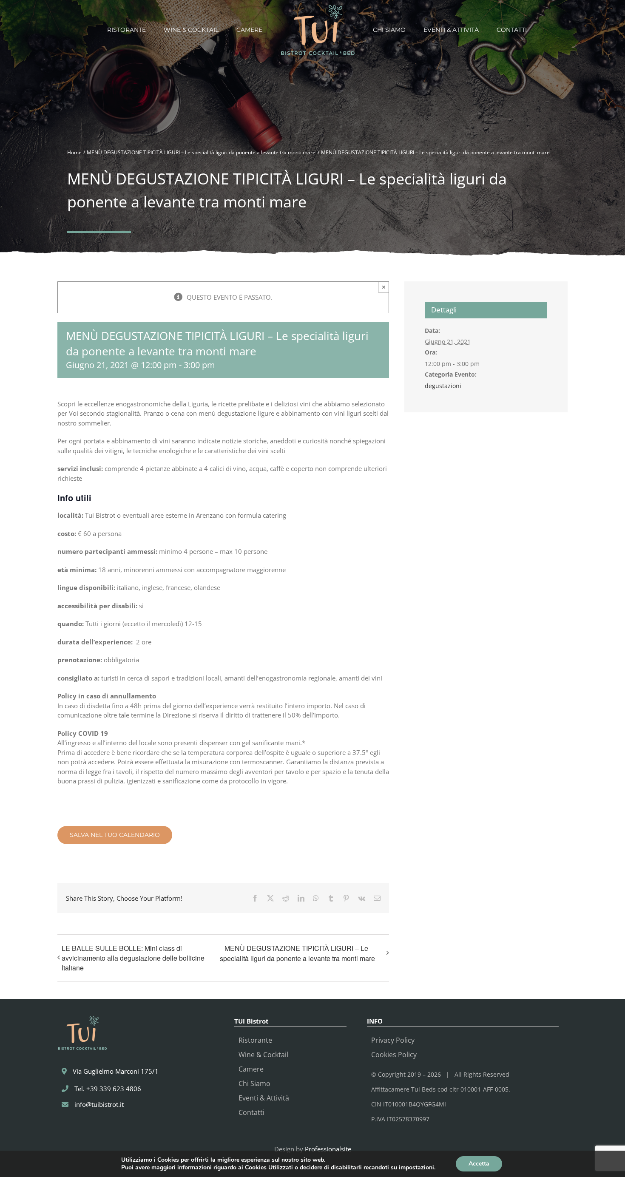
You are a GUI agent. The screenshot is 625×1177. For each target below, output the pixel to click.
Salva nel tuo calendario (115, 835)
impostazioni (416, 1167)
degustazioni (443, 386)
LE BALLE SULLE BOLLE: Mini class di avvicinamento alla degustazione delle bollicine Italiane (133, 958)
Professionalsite (328, 1149)
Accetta (479, 1164)
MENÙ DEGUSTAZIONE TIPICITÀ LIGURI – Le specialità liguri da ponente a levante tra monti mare (297, 953)
